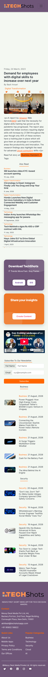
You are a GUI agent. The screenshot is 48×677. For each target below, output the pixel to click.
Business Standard (30, 155)
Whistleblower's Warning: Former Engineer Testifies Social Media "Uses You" (31, 513)
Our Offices (6, 653)
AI (26, 653)
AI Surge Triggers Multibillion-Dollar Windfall (27, 443)
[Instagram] (24, 669)
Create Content (24, 316)
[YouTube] (30, 669)
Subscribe (24, 381)
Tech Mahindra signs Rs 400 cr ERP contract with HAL (21, 227)
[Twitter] (6, 92)
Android (19, 282)
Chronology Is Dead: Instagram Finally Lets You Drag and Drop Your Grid (22, 185)
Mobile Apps (7, 641)
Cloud (28, 649)
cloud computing (25, 150)
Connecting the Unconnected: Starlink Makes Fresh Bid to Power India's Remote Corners (29, 425)
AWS (14, 121)
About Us (5, 637)
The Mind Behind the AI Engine (29, 471)
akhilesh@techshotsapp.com (14, 623)
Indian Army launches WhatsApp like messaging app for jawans (22, 215)
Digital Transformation (15, 88)
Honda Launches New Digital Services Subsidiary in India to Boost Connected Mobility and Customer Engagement (22, 201)
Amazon (23, 118)
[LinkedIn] (29, 92)
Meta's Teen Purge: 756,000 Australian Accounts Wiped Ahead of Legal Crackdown (30, 572)
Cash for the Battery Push (31, 458)
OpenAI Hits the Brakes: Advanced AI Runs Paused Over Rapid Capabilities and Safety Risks (30, 533)
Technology (8, 212)
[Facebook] (17, 92)
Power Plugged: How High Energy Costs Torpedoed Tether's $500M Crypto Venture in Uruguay (31, 404)
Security (23, 488)
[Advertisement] (24, 37)
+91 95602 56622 (9, 627)
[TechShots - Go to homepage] (18, 6)
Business (7, 169)
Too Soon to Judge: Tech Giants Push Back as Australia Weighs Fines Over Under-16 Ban (30, 552)
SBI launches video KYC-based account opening (19, 172)
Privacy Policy (8, 645)
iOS (31, 282)
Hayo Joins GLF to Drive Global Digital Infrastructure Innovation (20, 239)
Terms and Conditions (11, 649)
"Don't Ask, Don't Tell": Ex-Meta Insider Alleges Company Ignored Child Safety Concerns (30, 495)
